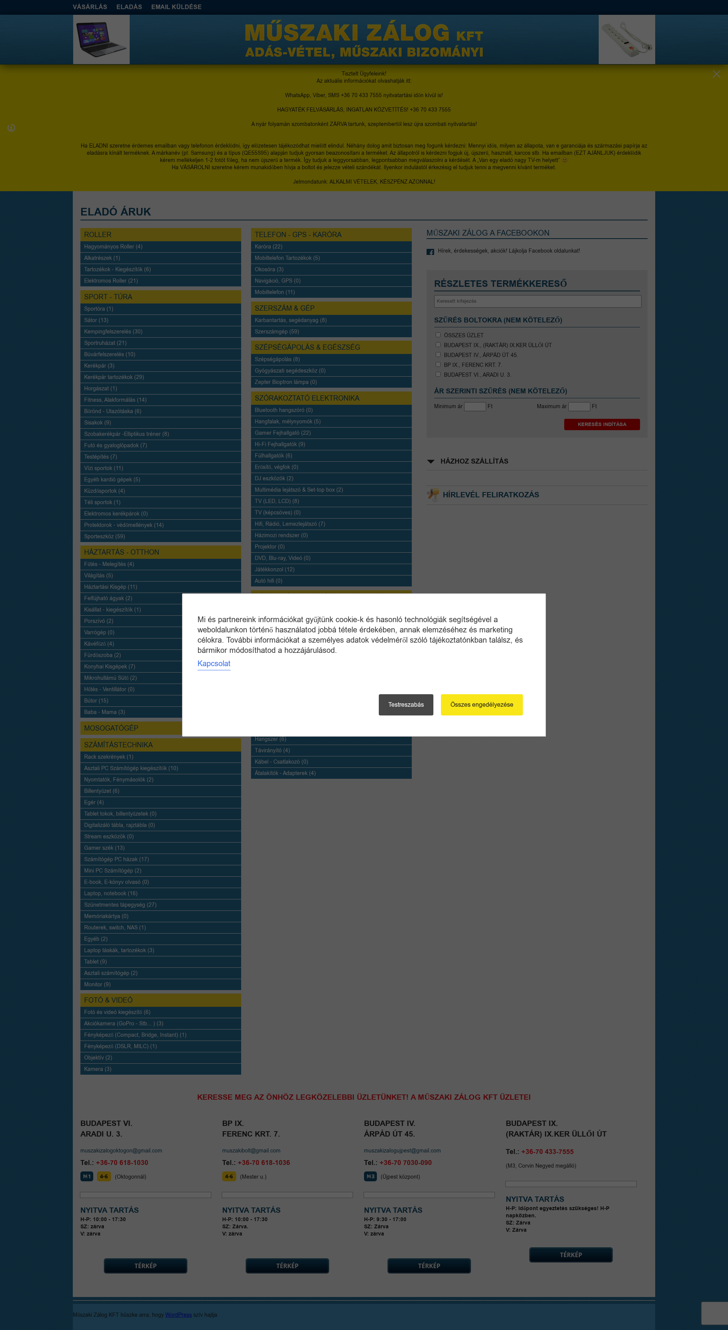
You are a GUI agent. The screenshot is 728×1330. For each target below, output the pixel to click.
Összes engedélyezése (481, 705)
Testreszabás (406, 705)
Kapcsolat (214, 664)
